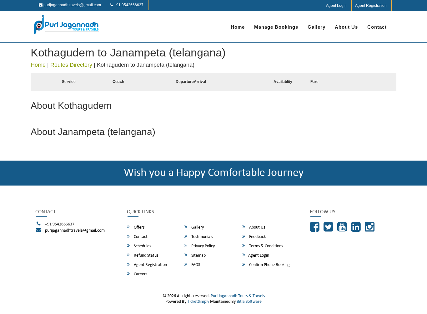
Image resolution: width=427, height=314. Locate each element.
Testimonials (201, 236)
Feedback (257, 236)
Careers (140, 274)
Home (238, 27)
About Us (346, 27)
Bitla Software (249, 301)
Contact (377, 27)
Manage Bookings (276, 27)
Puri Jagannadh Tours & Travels (238, 296)
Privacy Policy (202, 246)
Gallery (316, 27)
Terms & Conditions (265, 246)
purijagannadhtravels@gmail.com (72, 5)
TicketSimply (198, 301)
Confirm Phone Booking (269, 265)
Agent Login (336, 5)
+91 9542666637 (128, 5)
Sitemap (198, 255)
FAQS (195, 265)
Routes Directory (71, 65)
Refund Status (145, 255)
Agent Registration (371, 5)
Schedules (142, 246)
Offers (138, 227)
